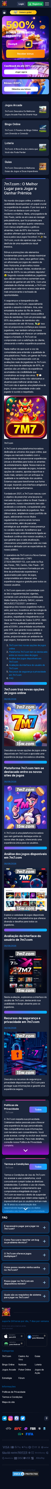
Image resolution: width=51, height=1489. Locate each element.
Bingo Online (8, 1364)
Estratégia (7, 1378)
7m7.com (6, 1356)
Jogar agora (21, 72)
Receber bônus (25, 53)
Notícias (22, 1364)
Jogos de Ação (39, 1371)
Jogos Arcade (9, 1369)
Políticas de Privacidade (13, 1392)
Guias (37, 1356)
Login (21, 4)
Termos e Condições (12, 1397)
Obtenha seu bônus (21, 89)
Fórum (21, 1378)
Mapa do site (8, 1402)
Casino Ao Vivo (23, 1358)
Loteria (38, 1364)
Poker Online (24, 1369)
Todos (38, 1109)
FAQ (11, 678)
